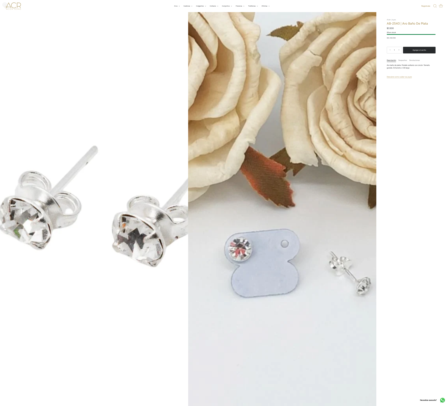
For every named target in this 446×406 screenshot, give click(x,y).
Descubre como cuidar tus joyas (399, 77)
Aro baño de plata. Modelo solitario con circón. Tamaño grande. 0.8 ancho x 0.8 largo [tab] (408, 66)
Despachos (402, 60)
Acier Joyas (391, 20)
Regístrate (425, 6)
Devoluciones (414, 60)
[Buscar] (435, 6)
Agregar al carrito (419, 50)
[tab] (392, 60)
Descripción (391, 60)
